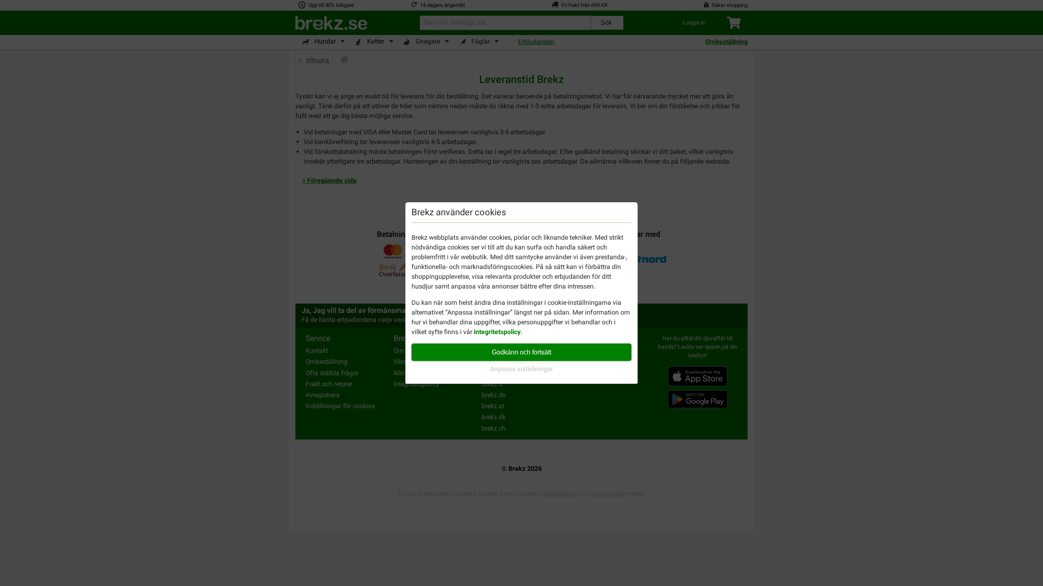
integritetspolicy (497, 332)
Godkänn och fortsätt (521, 352)
